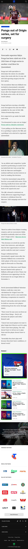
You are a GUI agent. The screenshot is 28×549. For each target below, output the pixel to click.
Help (9, 540)
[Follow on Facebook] (20, 521)
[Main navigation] (2, 1)
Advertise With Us (20, 540)
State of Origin (5, 26)
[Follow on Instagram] (25, 521)
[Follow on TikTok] (17, 521)
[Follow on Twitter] (23, 521)
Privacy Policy (17, 537)
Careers (5, 540)
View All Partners (14, 514)
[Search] (26, 2)
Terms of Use (10, 537)
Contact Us (13, 540)
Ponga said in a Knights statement (12, 125)
